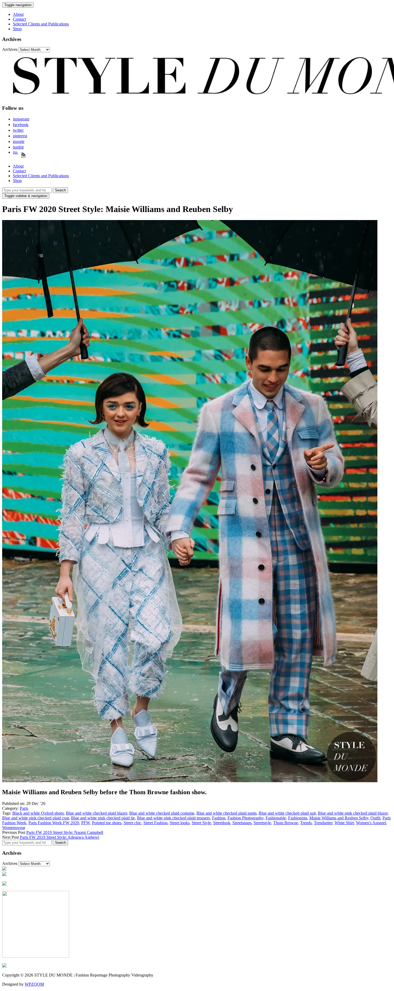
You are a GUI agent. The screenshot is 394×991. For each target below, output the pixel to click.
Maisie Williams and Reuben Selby (338, 818)
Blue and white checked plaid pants (226, 813)
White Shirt (344, 822)
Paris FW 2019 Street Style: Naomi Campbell (64, 832)
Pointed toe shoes (106, 822)
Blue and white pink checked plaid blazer (353, 813)
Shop (17, 29)
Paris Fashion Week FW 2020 (53, 822)
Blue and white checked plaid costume (161, 813)
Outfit (375, 818)
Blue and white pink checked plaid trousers (173, 818)
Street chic (132, 822)
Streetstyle (262, 822)
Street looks (179, 822)
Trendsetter (323, 822)
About (18, 14)
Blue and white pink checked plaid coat (35, 818)
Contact (19, 19)
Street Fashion (155, 822)
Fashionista (297, 818)
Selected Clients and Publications (41, 24)
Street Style (201, 822)
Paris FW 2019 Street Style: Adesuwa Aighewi (59, 837)
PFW (85, 822)
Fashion (218, 818)
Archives (9, 49)
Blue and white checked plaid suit (287, 813)
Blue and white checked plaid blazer (96, 813)
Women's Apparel (371, 822)
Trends (306, 822)
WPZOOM (34, 984)
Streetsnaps (241, 822)
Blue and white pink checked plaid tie (103, 818)
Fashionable (276, 818)
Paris (24, 808)
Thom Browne (285, 822)
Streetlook (221, 822)
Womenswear (13, 827)
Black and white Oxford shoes (38, 813)
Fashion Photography (245, 818)
